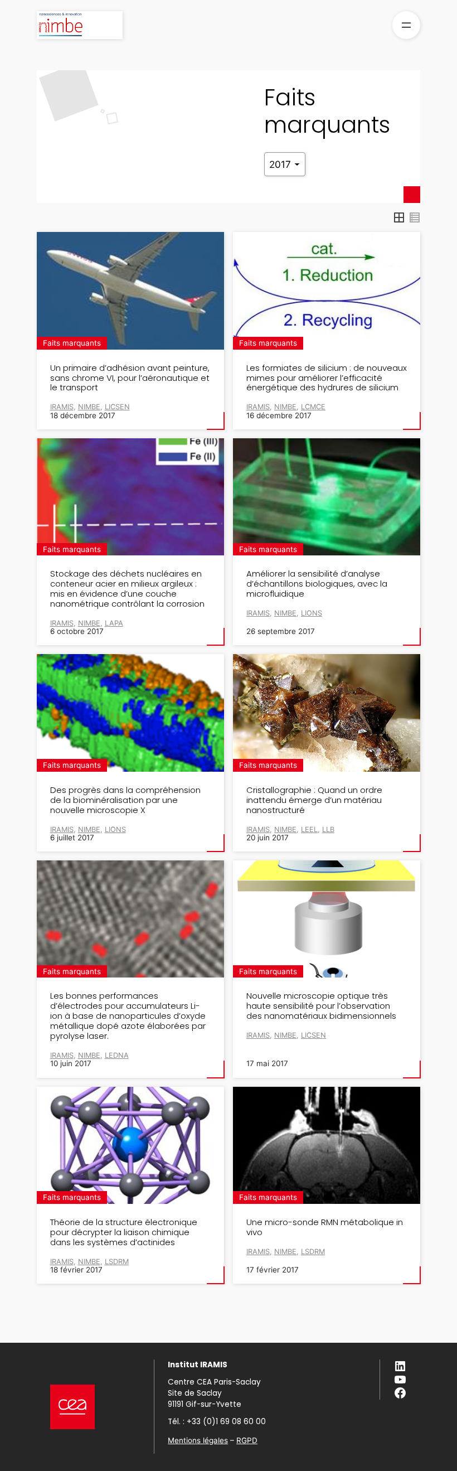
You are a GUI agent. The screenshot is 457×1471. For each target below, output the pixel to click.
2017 (281, 164)
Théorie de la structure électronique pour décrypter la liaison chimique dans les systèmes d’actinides (123, 1232)
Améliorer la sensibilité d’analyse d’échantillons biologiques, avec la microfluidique (316, 584)
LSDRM (117, 1261)
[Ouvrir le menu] (406, 25)
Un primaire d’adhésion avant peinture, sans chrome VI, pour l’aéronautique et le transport (130, 378)
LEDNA (117, 1055)
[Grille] (399, 217)
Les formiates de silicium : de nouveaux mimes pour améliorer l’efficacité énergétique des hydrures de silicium (326, 378)
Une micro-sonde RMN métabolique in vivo (324, 1227)
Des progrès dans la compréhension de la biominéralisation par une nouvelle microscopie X (125, 800)
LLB (328, 829)
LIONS (311, 613)
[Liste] (414, 217)
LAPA (114, 623)
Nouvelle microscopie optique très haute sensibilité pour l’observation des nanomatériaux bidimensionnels (321, 1006)
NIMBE (285, 613)
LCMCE (313, 407)
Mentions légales (198, 1440)
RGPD (246, 1440)
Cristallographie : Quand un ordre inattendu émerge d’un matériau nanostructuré (314, 800)
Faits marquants (72, 342)
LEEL (309, 829)
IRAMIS (258, 613)
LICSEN (117, 407)
